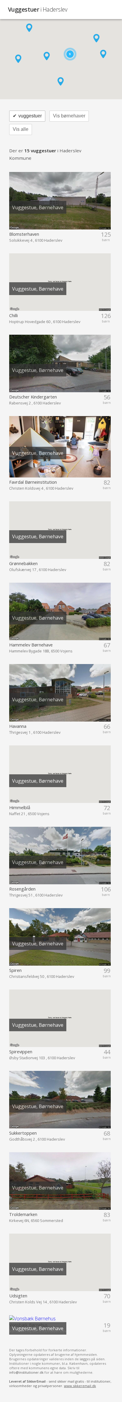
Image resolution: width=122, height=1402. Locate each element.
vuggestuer (27, 115)
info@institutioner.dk (26, 1372)
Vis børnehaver (69, 115)
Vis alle (20, 129)
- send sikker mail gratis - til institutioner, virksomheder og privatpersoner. (60, 1383)
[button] (29, 27)
